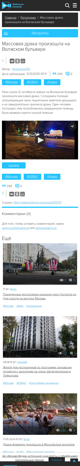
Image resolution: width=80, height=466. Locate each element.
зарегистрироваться (15, 228)
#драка (52, 82)
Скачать (13, 165)
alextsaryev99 (21, 69)
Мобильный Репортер (12, 5)
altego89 (22, 362)
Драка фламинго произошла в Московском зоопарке (39, 444)
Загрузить (40, 33)
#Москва (11, 82)
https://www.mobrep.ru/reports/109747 (37, 202)
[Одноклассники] (17, 61)
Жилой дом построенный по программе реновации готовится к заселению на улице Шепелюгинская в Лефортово (37, 371)
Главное (11, 18)
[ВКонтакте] (12, 61)
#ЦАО (20, 451)
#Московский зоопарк (40, 451)
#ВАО (20, 306)
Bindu (13, 289)
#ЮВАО (32, 82)
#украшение (34, 306)
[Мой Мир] (23, 61)
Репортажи (28, 18)
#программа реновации (44, 383)
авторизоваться (46, 228)
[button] (40, 140)
